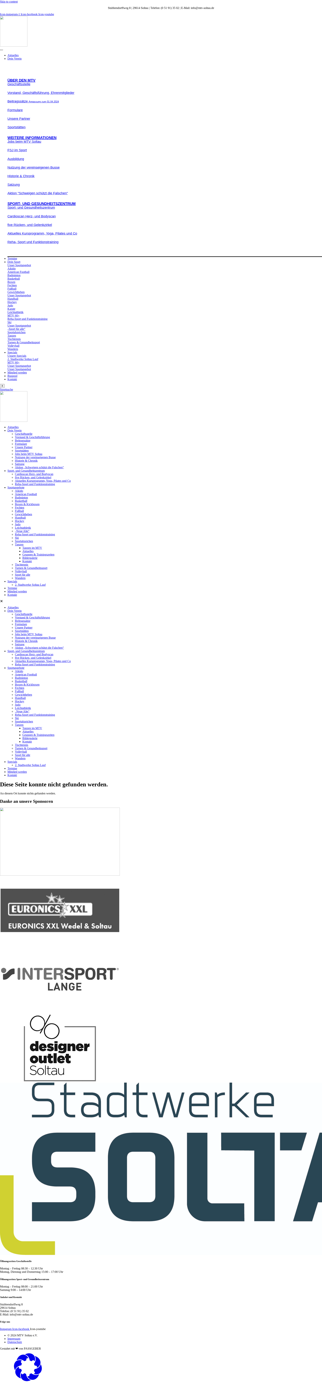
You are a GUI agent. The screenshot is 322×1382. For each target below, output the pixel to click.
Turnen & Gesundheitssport (31, 568)
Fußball (19, 511)
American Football (26, 494)
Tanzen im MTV (32, 547)
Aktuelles (13, 55)
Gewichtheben (23, 514)
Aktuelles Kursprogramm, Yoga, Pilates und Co (43, 480)
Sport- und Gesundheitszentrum (26, 470)
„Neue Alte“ (22, 531)
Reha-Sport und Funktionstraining (35, 484)
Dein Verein (14, 58)
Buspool (12, 375)
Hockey (19, 521)
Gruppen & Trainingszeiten (38, 554)
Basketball (21, 500)
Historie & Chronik (26, 460)
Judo (17, 524)
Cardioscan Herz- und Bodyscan (34, 474)
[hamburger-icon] (1, 49)
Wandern (20, 578)
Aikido (19, 490)
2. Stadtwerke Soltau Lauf (30, 584)
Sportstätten (22, 450)
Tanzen (19, 544)
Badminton (21, 497)
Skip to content (9, 1)
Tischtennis (21, 564)
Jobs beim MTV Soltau (28, 454)
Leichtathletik (23, 527)
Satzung (19, 464)
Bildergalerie (29, 557)
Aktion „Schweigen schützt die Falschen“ (39, 467)
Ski (17, 537)
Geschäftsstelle (23, 433)
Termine (12, 258)
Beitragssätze (22, 440)
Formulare (21, 443)
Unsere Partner (23, 447)
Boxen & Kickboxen (27, 504)
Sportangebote (15, 487)
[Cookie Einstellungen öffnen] (28, 1380)
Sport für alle (22, 574)
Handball (20, 517)
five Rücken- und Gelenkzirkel (33, 477)
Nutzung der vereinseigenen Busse (35, 457)
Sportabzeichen (24, 541)
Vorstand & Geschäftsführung (32, 437)
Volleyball (21, 571)
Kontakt (12, 379)
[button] (161, 601)
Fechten (19, 507)
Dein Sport (13, 261)
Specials (12, 352)
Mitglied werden (17, 372)
